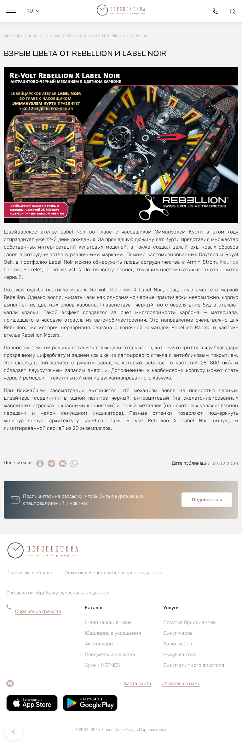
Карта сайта (137, 683)
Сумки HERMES (102, 665)
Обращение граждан (38, 611)
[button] (11, 11)
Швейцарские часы (108, 622)
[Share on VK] (62, 463)
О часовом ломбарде (29, 573)
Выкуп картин (179, 654)
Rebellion (120, 290)
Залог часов (177, 644)
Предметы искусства (110, 654)
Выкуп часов (178, 633)
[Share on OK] (40, 463)
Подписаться (207, 500)
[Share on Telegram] (51, 463)
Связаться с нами (181, 683)
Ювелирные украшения (113, 633)
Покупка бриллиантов (189, 622)
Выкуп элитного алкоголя (193, 665)
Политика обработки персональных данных (113, 573)
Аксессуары (99, 644)
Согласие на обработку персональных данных (57, 593)
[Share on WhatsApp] (74, 463)
